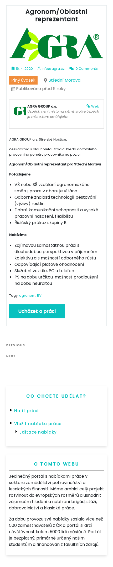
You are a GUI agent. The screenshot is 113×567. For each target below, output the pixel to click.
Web (95, 106)
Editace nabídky (38, 432)
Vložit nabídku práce (37, 423)
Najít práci (26, 410)
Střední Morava (64, 80)
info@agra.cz (53, 68)
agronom (27, 295)
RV (39, 295)
